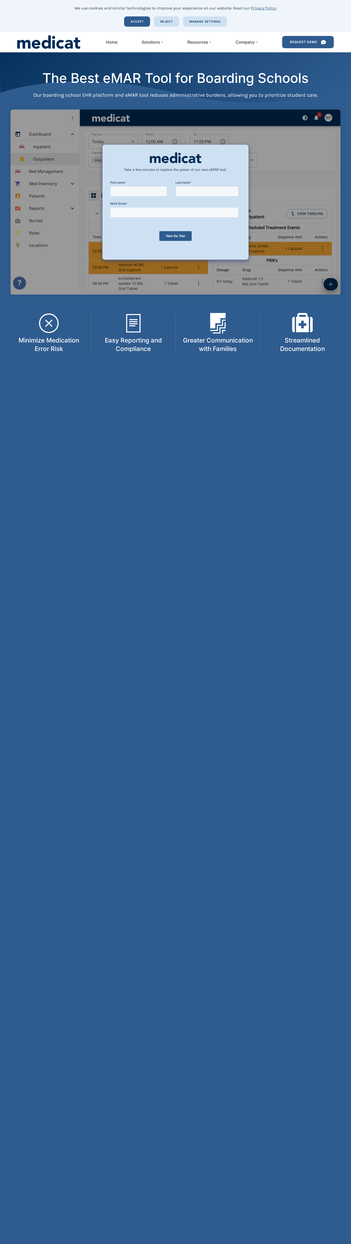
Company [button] (245, 42)
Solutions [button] (151, 42)
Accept (137, 21)
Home (111, 42)
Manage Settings (204, 21)
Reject (166, 21)
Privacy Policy (263, 8)
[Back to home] (49, 42)
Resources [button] (197, 42)
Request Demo (304, 42)
